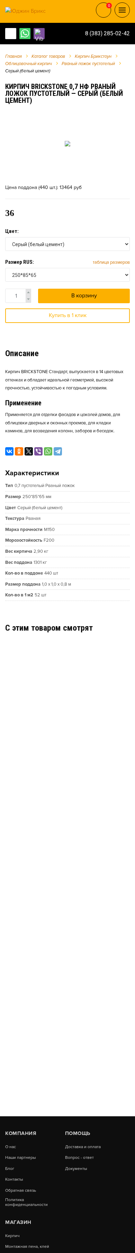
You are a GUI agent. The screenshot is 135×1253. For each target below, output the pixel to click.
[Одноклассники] (19, 451)
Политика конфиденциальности (26, 1202)
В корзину (84, 295)
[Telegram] (58, 451)
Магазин (18, 1222)
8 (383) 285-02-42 (107, 33)
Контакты (14, 1179)
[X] (29, 451)
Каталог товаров (48, 56)
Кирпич (12, 1236)
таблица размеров (111, 262)
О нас (10, 1147)
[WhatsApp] (48, 451)
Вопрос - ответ (79, 1157)
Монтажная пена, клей (27, 1246)
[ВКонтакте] (9, 451)
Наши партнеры (20, 1157)
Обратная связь (20, 1190)
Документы (76, 1168)
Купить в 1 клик (68, 315)
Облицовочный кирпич (28, 63)
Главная (13, 56)
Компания (20, 1133)
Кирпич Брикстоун (93, 56)
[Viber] (38, 451)
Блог (9, 1168)
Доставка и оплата (83, 1147)
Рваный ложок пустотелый (88, 63)
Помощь (77, 1133)
